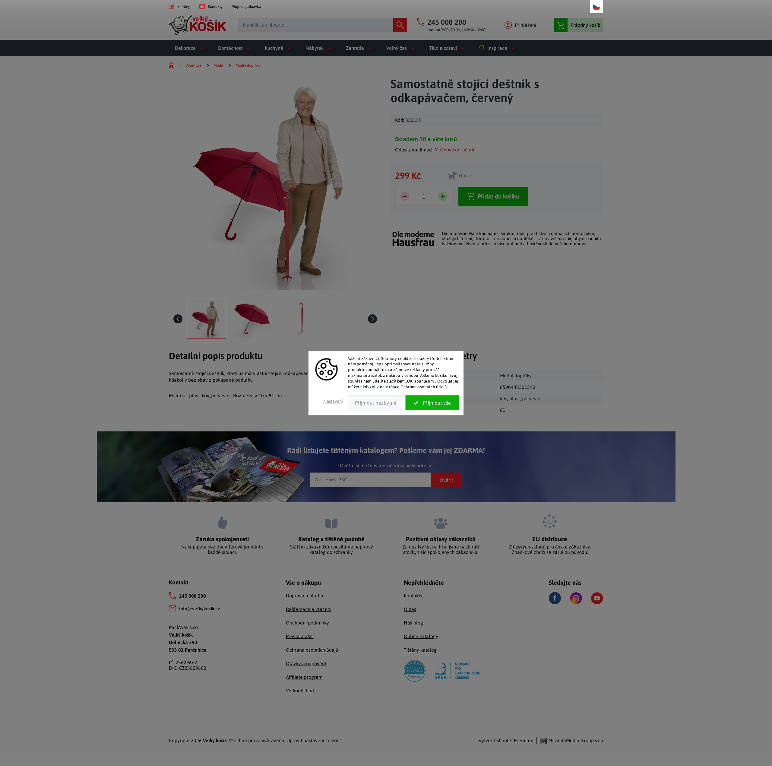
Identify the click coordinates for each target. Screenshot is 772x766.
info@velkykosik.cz (199, 608)
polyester (532, 398)
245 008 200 (192, 596)
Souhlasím (432, 402)
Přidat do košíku (498, 196)
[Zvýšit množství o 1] (442, 196)
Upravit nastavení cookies (314, 740)
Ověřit (446, 479)
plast (514, 398)
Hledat (400, 25)
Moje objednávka (246, 6)
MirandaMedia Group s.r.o (575, 740)
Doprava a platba (304, 595)
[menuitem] (190, 48)
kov (503, 398)
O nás (410, 609)
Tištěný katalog (420, 650)
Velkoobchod (300, 690)
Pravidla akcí (300, 636)
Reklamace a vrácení (308, 609)
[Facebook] (555, 598)
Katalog (183, 7)
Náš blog (413, 622)
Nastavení (333, 401)
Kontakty (215, 6)
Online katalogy (421, 636)
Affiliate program (304, 677)
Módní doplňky (516, 375)
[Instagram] (576, 598)
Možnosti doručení (454, 149)
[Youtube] (597, 598)
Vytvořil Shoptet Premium (506, 740)
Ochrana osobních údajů (312, 650)
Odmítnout (375, 402)
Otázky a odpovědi (306, 663)
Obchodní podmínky (307, 622)
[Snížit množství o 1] (404, 196)
